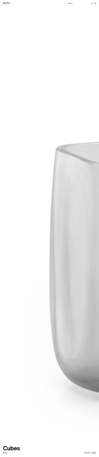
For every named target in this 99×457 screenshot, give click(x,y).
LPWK (93, 453)
